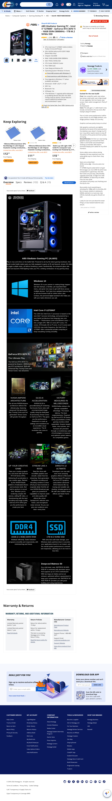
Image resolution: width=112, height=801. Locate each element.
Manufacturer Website (61, 630)
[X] (73, 781)
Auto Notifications (32, 752)
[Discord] (100, 781)
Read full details (12, 633)
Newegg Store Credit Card (75, 759)
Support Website (59, 643)
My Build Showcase (32, 742)
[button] (16, 4)
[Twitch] (95, 781)
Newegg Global (92, 723)
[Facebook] (69, 781)
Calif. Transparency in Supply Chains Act (19, 789)
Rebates (69, 746)
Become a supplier (73, 719)
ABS (47, 16)
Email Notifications (32, 746)
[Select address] (16, 4)
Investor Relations (52, 725)
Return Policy (10, 729)
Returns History (31, 729)
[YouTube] (91, 781)
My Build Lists (31, 739)
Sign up (41, 689)
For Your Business (72, 726)
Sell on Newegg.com (73, 723)
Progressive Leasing (73, 765)
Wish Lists (30, 736)
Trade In (69, 769)
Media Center (51, 728)
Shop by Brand (71, 742)
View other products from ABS (62, 647)
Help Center (10, 719)
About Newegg (51, 722)
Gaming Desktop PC (36, 16)
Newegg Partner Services (75, 729)
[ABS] (32, 24)
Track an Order (11, 723)
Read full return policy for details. (39, 641)
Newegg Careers (52, 744)
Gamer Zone (51, 737)
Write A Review (94, 212)
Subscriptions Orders (33, 749)
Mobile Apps (71, 749)
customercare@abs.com (62, 640)
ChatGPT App (71, 752)
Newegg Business (92, 719)
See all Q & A (68, 182)
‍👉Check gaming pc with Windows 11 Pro (58, 76)
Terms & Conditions (13, 786)
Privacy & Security (12, 733)
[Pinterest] (87, 781)
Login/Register (31, 719)
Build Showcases (72, 762)
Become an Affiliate (73, 733)
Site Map (70, 739)
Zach (82, 207)
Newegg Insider (52, 747)
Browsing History (32, 723)
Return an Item (11, 726)
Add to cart (8, 161)
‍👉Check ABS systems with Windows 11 (58, 73)
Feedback (31, 191)
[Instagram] (78, 781)
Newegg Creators (72, 736)
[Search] (49, 4)
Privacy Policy (24, 786)
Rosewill (89, 729)
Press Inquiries (51, 740)
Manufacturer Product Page (61, 626)
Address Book (31, 733)
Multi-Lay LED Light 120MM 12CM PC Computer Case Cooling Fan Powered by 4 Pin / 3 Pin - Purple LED (63, 148)
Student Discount (72, 756)
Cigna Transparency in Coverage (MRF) (18, 793)
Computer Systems (19, 16)
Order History (31, 726)
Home (7, 16)
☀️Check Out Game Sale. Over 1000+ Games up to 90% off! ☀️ (57, 106)
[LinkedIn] (82, 781)
